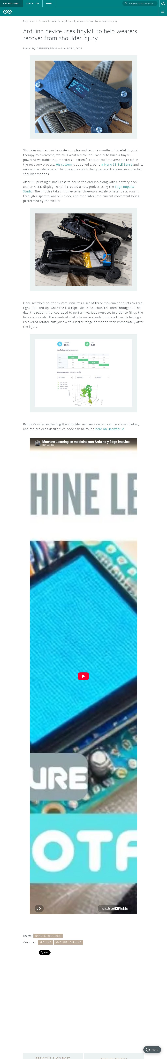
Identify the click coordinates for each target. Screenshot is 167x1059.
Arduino (45, 942)
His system (64, 164)
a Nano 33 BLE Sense (116, 164)
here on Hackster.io (109, 429)
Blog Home (29, 21)
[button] (163, 3)
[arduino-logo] (7, 11)
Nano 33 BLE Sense (48, 935)
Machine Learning (68, 942)
